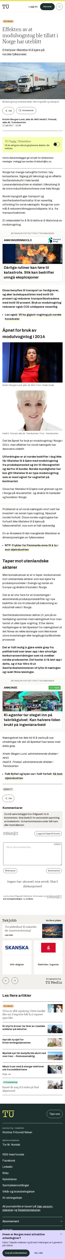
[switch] (57, 144)
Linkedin (7, 1166)
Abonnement (10, 1221)
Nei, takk (38, 1253)
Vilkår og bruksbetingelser (18, 1191)
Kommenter (28, 110)
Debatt (8, 789)
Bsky (5, 1173)
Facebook (8, 1160)
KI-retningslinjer (12, 1197)
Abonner (47, 6)
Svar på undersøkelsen (16, 1253)
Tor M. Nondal (11, 1144)
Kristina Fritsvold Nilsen (17, 1132)
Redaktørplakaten (29, 1210)
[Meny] (59, 6)
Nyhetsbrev (9, 1179)
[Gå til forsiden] (5, 6)
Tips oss (54, 1113)
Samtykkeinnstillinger (15, 1185)
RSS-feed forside (13, 1154)
